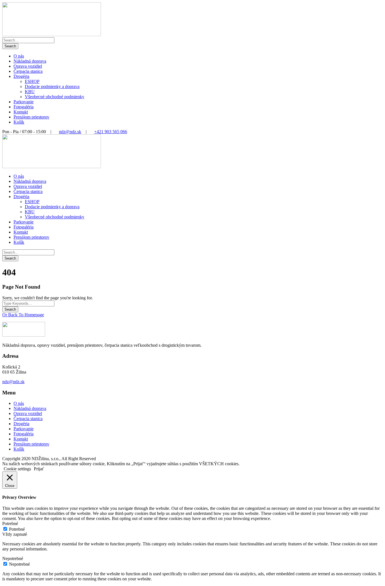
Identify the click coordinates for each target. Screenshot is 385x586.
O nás (19, 56)
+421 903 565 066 (110, 131)
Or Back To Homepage (23, 314)
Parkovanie (24, 101)
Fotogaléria (24, 106)
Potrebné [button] (10, 523)
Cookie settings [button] (17, 468)
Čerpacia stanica (28, 71)
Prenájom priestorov (31, 117)
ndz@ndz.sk (70, 131)
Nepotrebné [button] (12, 558)
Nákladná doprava (30, 61)
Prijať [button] (39, 468)
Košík (19, 122)
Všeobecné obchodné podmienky (54, 96)
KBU (30, 91)
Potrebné (17, 529)
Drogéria (21, 76)
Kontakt (21, 111)
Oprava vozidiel (28, 66)
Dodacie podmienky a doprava (52, 86)
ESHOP (32, 81)
